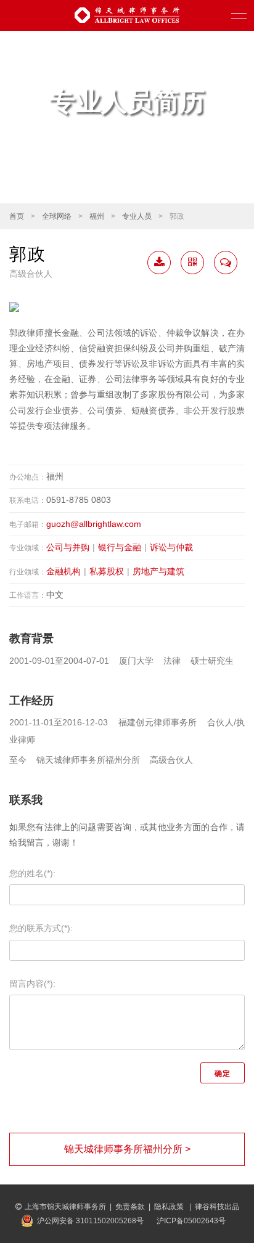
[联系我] (226, 262)
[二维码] (192, 262)
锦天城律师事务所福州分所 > (127, 1149)
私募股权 (106, 571)
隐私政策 (170, 1206)
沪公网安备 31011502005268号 (90, 1221)
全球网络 (57, 216)
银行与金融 (119, 547)
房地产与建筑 (158, 571)
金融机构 (63, 571)
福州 (96, 216)
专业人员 (137, 216)
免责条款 (130, 1206)
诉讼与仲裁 (171, 547)
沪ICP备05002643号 (191, 1221)
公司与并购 (67, 547)
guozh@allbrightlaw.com (93, 524)
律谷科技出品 (217, 1206)
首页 (16, 216)
